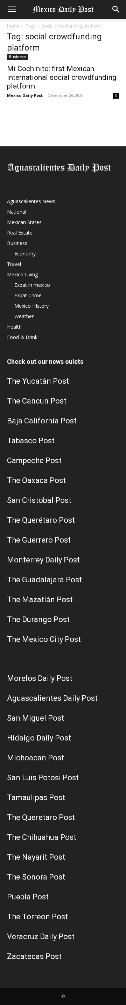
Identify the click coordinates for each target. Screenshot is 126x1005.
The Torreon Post (37, 916)
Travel (14, 264)
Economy (25, 253)
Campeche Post (34, 460)
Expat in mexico (32, 285)
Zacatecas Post (34, 956)
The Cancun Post (36, 401)
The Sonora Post (36, 877)
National (16, 211)
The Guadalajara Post (44, 579)
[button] (12, 9)
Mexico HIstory (31, 305)
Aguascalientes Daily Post (52, 698)
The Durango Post (38, 619)
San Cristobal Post (39, 500)
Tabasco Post (31, 440)
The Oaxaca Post (36, 480)
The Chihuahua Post (41, 837)
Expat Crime (28, 295)
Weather (24, 316)
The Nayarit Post (36, 857)
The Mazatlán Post (40, 599)
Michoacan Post (35, 757)
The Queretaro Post (41, 817)
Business (17, 56)
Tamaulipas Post (36, 797)
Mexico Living (22, 274)
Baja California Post (42, 420)
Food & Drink (22, 337)
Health (14, 326)
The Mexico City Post (44, 639)
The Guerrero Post (39, 540)
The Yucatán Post (38, 381)
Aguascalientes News (31, 201)
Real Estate (20, 232)
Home (13, 26)
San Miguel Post (35, 718)
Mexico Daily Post (25, 95)
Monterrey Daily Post (43, 559)
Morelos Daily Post (39, 678)
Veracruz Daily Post (41, 936)
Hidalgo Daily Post (39, 738)
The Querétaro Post (41, 520)
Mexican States (24, 222)
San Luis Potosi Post (43, 777)
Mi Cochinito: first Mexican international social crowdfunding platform (61, 77)
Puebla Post (28, 896)
